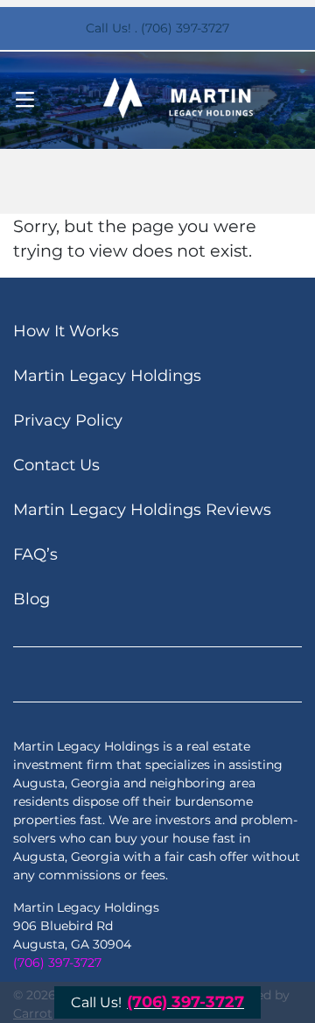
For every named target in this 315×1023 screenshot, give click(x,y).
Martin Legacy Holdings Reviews (142, 509)
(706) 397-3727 (57, 962)
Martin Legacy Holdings (107, 375)
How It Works (66, 331)
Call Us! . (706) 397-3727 (157, 28)
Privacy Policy (67, 420)
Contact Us (56, 465)
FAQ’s (35, 554)
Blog (31, 599)
